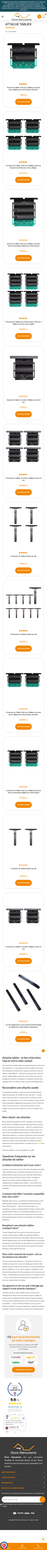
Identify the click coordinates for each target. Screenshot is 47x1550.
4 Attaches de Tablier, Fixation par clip (23, 556)
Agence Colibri (34, 1520)
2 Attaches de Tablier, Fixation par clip (23, 868)
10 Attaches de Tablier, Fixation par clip (23, 634)
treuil (39, 1143)
